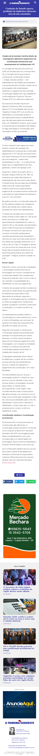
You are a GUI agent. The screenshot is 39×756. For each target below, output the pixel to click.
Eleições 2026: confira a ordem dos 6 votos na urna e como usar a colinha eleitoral (19, 619)
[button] (5, 3)
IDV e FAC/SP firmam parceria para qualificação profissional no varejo (18, 648)
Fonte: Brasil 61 (9, 463)
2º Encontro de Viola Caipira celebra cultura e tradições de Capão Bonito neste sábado (17, 589)
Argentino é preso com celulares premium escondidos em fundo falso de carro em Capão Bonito (18, 678)
